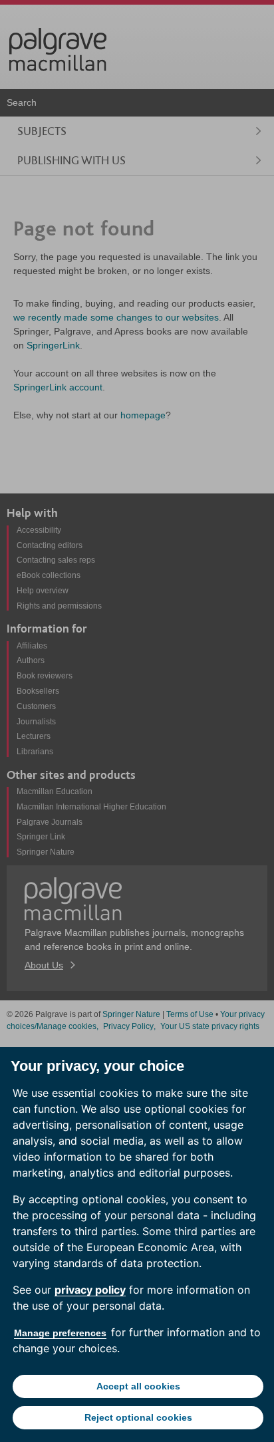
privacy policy (90, 1289)
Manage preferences (60, 1333)
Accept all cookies (138, 1386)
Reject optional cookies (138, 1417)
